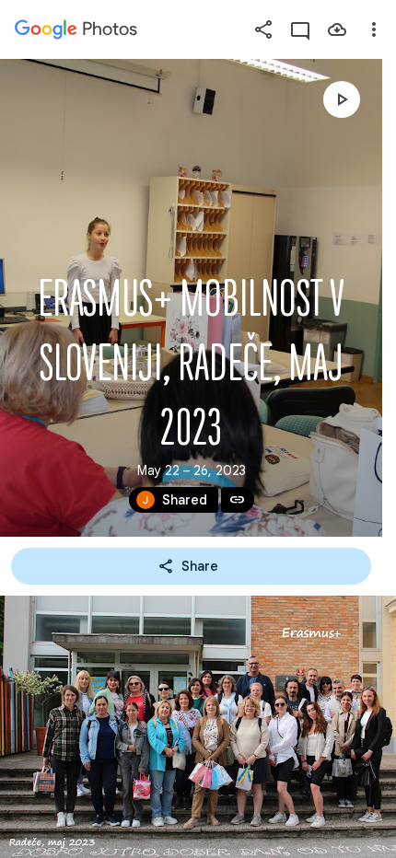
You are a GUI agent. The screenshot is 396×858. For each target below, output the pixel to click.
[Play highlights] (342, 99)
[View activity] (300, 29)
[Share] (263, 29)
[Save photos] (337, 29)
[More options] (373, 29)
